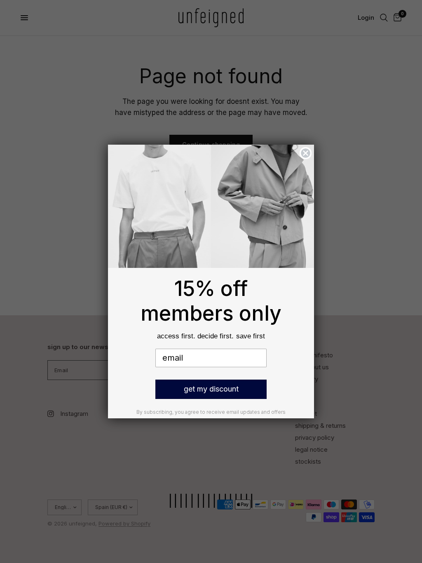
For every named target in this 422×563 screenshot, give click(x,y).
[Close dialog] (305, 153)
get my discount (211, 389)
